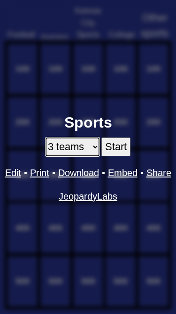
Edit (13, 173)
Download (78, 173)
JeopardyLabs (88, 196)
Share (158, 173)
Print (39, 173)
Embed (123, 173)
